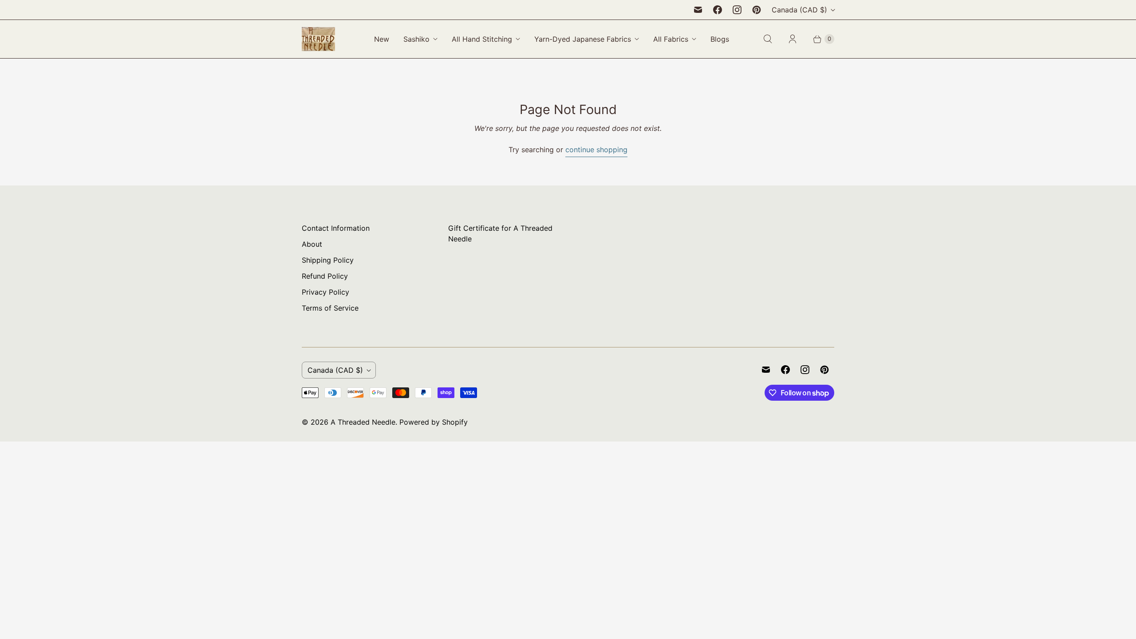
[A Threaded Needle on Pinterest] (756, 10)
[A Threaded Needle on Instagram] (737, 10)
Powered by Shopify (433, 422)
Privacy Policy (325, 292)
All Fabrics (670, 39)
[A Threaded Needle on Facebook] (717, 10)
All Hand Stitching (482, 39)
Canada (799, 9)
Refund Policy (325, 276)
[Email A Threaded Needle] (698, 10)
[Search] (767, 39)
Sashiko (416, 39)
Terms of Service (330, 308)
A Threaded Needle (363, 422)
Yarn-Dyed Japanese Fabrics (582, 39)
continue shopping (596, 149)
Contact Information (336, 228)
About (312, 244)
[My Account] (792, 39)
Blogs (719, 39)
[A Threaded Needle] (318, 39)
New (381, 39)
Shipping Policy (328, 260)
